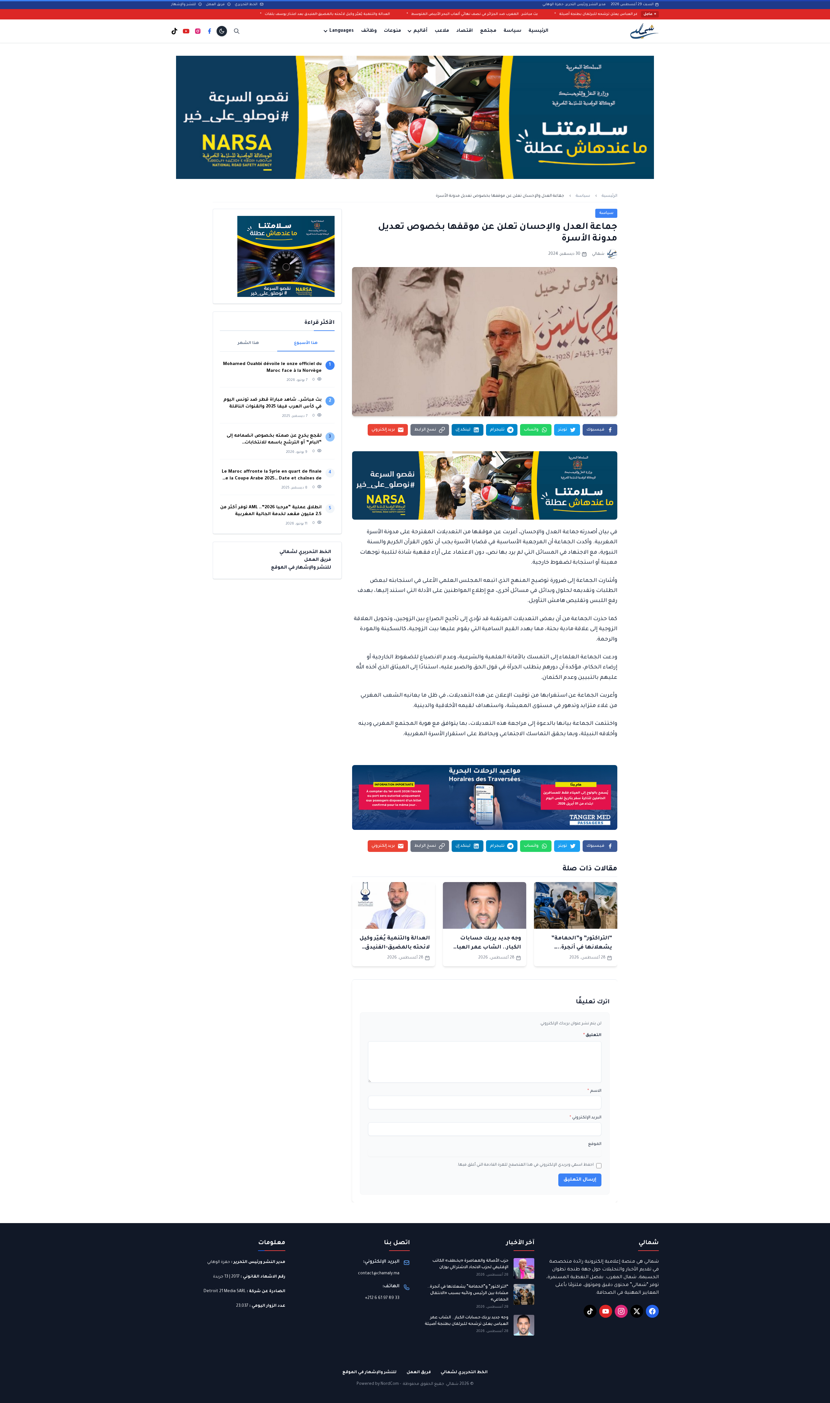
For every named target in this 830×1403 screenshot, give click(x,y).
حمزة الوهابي (218, 1262)
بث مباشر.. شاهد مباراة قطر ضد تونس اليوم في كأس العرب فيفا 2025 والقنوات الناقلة (272, 403)
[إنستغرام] (198, 31)
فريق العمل (216, 4)
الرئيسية (538, 31)
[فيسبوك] (209, 31)
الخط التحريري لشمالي (305, 552)
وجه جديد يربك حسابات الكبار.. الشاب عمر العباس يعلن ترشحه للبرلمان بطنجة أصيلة (466, 1320)
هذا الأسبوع (306, 343)
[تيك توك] (174, 31)
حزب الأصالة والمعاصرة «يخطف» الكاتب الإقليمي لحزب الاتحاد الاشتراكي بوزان (470, 1264)
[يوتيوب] (186, 31)
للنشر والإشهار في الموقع (301, 568)
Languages (341, 31)
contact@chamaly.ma (378, 1273)
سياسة (512, 31)
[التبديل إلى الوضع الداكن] (222, 31)
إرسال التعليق (579, 1180)
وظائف (369, 31)
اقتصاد (464, 31)
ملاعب (442, 31)
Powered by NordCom (378, 1384)
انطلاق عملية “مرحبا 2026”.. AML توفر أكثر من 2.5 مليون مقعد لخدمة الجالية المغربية (271, 511)
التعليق (592, 1035)
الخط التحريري (246, 4)
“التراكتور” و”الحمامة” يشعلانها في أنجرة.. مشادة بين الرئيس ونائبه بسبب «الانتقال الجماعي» (467, 1293)
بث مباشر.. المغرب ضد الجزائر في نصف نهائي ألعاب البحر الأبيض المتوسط (581, 14)
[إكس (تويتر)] (636, 1311)
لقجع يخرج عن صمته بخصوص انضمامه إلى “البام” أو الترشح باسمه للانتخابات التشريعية (274, 439)
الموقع (594, 1144)
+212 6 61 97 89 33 (382, 1298)
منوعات (392, 31)
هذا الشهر (248, 343)
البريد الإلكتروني (585, 1117)
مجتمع (488, 31)
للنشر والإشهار (184, 4)
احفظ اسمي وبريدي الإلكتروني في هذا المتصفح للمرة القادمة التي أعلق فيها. (525, 1165)
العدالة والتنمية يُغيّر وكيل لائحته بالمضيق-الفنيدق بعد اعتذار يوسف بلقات (433, 14)
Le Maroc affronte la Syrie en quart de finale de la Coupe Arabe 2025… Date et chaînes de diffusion (272, 475)
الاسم (594, 1091)
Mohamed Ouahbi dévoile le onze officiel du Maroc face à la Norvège (272, 367)
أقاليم (420, 31)
